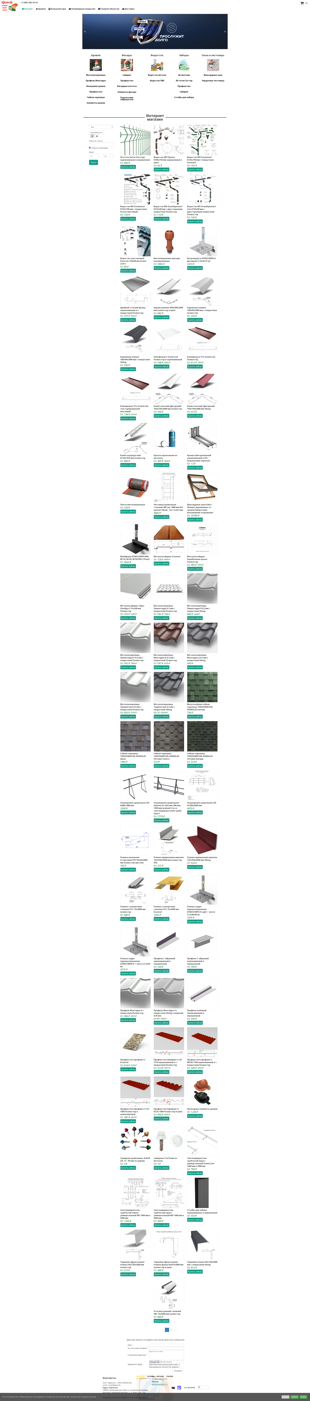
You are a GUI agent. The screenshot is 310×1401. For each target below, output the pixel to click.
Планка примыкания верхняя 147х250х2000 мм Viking (202, 858)
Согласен (303, 1396)
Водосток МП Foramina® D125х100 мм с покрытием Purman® (200, 160)
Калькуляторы (57, 9)
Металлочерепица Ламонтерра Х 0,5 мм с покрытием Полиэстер (131, 658)
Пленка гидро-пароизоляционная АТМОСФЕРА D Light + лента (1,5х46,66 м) (201, 910)
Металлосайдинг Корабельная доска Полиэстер (197, 559)
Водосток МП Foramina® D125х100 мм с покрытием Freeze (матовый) (133, 209)
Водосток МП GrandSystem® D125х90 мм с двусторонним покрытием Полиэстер (168, 209)
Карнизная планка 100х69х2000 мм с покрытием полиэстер (202, 310)
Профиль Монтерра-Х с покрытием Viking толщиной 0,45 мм (168, 1013)
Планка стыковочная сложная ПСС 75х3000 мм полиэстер (132, 909)
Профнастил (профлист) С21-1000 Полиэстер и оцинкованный (135, 1112)
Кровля (41, 9)
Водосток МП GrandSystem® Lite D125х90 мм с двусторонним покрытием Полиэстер (201, 210)
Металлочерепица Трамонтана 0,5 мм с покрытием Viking (164, 707)
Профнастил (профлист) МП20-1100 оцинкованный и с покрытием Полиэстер (202, 1062)
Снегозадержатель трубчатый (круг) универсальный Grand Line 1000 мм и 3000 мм (200, 1162)
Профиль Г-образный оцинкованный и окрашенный (164, 961)
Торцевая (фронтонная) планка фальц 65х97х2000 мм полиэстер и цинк (168, 1265)
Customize (294, 1396)
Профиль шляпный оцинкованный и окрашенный (196, 1013)
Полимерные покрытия (82, 9)
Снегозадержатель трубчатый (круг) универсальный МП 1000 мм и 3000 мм (169, 1214)
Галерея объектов (108, 9)
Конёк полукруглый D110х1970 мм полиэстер (132, 456)
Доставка (128, 9)
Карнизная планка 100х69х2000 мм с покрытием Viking (135, 360)
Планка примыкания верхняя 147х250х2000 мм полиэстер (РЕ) (169, 860)
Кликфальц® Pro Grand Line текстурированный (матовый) (134, 409)
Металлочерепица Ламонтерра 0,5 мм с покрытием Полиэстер (165, 608)
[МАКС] (179, 1388)
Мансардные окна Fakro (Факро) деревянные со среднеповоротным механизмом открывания (200, 508)
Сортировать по (96, 132)
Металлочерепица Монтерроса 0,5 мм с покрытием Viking (197, 658)
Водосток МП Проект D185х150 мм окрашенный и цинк (168, 160)
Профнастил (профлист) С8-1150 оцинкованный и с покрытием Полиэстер (168, 1062)
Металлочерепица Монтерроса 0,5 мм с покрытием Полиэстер (165, 658)
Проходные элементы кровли (202, 1109)
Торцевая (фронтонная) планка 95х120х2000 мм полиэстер (132, 1265)
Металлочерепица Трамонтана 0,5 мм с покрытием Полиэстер (131, 707)
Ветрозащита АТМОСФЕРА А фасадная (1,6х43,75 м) (201, 259)
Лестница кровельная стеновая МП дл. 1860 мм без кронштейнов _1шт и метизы (168, 507)
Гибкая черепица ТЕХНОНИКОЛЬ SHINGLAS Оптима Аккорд (200, 756)
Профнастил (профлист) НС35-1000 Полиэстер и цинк (168, 1110)
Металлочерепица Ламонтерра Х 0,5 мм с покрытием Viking (198, 608)
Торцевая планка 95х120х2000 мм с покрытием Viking (202, 1263)
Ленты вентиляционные (132, 504)
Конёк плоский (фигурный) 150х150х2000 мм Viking (201, 407)
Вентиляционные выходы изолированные (167, 259)
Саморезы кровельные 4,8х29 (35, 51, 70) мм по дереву (135, 1159)
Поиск (94, 162)
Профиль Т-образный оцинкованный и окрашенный (198, 961)
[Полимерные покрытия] (155, 31)
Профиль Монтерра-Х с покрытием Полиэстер (132, 1011)
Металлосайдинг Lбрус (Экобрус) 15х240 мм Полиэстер (132, 608)
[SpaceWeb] (189, 1387)
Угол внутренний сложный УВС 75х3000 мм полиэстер (167, 1312)
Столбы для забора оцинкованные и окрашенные (202, 1211)
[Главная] (10, 6)
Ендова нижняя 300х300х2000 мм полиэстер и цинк (168, 309)
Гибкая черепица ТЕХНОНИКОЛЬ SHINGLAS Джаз (133, 756)
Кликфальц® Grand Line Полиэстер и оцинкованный (168, 358)
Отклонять (285, 1396)
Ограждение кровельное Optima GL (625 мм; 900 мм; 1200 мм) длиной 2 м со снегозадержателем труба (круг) (167, 808)
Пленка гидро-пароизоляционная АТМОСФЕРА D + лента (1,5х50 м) (135, 962)
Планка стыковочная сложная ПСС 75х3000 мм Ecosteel (166, 909)
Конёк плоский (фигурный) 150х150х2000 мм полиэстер (168, 407)
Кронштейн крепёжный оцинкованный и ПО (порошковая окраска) (199, 458)
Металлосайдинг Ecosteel (167, 556)
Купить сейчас (128, 167)
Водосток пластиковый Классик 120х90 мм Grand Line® (133, 261)
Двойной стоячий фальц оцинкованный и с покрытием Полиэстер (132, 310)
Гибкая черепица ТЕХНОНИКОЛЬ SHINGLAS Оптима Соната (166, 756)
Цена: (91, 152)
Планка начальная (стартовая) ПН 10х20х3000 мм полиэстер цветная (133, 860)
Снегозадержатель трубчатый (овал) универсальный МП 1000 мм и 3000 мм (135, 1214)
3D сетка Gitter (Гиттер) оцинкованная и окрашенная (135, 158)
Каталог (27, 9)
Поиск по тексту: (96, 141)
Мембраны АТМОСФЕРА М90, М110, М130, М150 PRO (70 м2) (134, 557)
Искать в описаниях (99, 148)
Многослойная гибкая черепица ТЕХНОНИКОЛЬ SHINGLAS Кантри (200, 707)
